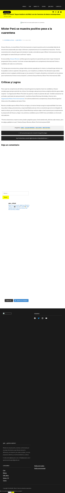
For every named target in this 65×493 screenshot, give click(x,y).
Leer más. (9, 492)
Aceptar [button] (13, 492)
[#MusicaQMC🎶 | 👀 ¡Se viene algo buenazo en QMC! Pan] (9, 262)
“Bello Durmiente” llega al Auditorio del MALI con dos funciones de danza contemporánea (31, 14)
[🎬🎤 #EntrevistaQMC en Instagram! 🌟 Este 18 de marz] (9, 276)
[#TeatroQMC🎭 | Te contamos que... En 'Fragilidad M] (9, 219)
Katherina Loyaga (9, 40)
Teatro (44, 6)
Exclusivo (39, 127)
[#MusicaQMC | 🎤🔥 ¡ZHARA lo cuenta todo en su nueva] (24, 276)
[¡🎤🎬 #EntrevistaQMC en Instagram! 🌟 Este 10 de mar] (24, 291)
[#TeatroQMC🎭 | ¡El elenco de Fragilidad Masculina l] (24, 219)
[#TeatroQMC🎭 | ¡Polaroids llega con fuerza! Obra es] (24, 233)
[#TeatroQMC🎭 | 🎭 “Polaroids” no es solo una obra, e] (9, 233)
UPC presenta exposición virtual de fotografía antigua (33, 133)
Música (24, 6)
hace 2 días (8, 16)
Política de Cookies (39, 466)
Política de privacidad (39, 468)
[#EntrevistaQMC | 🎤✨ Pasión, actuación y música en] (9, 291)
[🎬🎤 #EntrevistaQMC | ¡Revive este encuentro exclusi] (24, 262)
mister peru (46, 127)
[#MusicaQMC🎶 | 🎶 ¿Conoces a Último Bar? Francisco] (9, 248)
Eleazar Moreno (14, 59)
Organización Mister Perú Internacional (12, 98)
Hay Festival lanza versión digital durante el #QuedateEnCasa (31, 138)
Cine (30, 6)
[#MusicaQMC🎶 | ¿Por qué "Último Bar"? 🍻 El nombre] (24, 248)
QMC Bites (50, 6)
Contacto (58, 6)
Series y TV (36, 6)
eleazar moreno (30, 127)
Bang (22, 127)
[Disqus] (32, 167)
